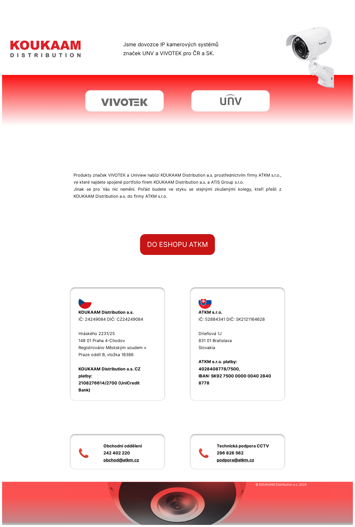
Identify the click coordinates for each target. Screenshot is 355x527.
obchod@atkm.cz (121, 459)
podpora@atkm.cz (235, 459)
